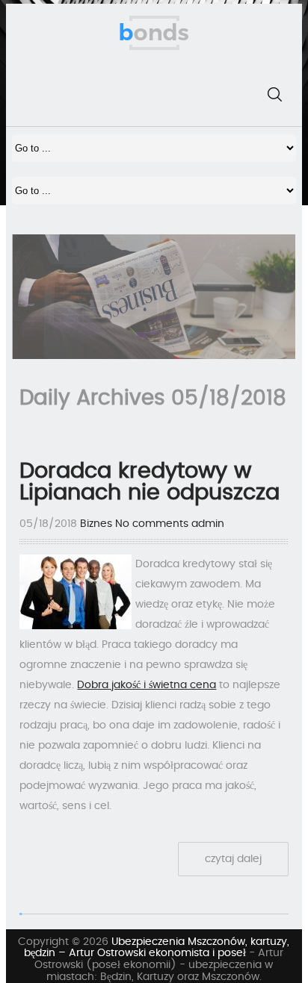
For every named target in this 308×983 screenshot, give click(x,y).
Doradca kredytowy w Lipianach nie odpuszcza (149, 482)
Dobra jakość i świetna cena (146, 685)
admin (207, 524)
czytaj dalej (233, 859)
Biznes (96, 524)
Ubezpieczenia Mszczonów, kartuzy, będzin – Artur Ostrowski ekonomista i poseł (156, 947)
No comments (151, 524)
